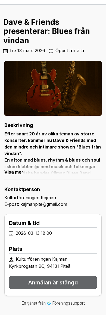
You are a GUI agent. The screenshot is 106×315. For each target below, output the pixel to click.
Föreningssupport (68, 303)
